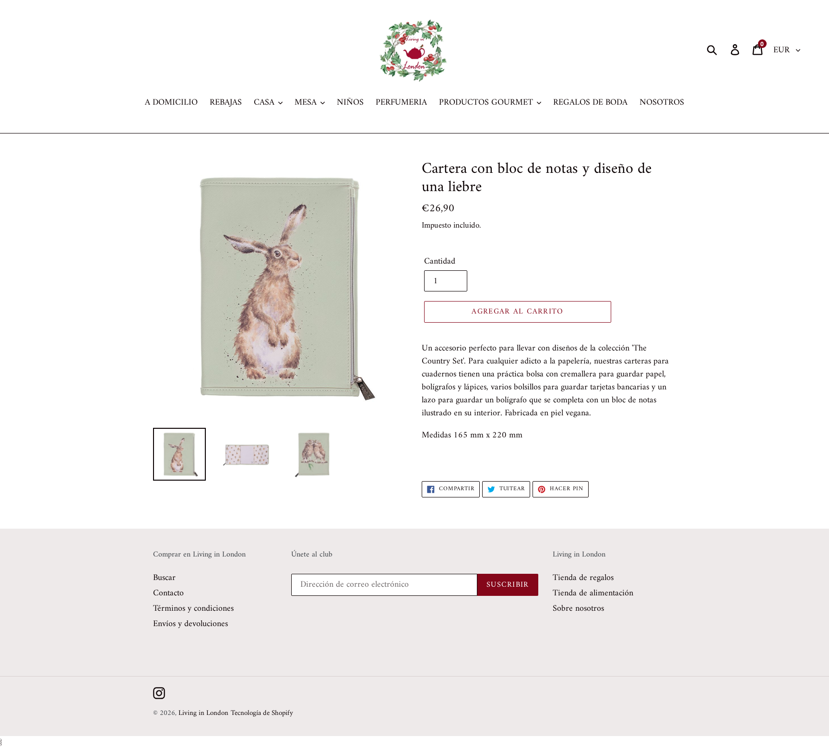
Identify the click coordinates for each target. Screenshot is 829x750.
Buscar (164, 577)
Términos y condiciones (193, 608)
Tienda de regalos (583, 577)
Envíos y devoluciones (190, 624)
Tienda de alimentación (593, 593)
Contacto (168, 593)
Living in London (203, 713)
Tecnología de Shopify (262, 713)
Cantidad (439, 261)
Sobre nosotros (578, 608)
